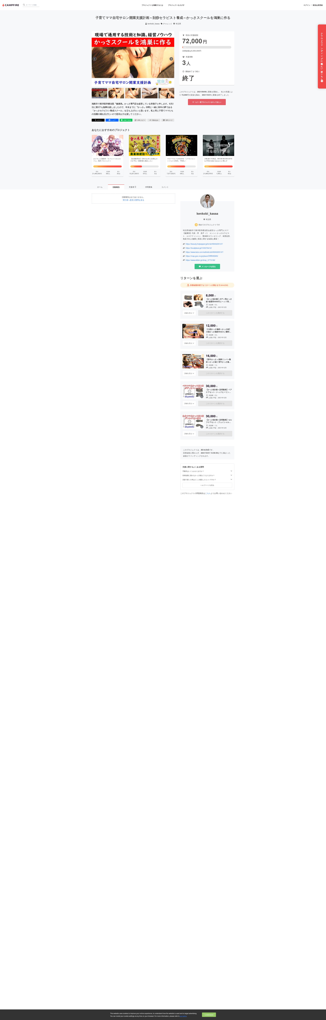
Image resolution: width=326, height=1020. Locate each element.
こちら (208, 493)
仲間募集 (148, 187)
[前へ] (95, 59)
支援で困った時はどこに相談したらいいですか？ (199, 480)
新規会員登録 (318, 5)
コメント (165, 187)
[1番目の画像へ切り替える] (99, 93)
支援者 (132, 187)
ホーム (100, 187)
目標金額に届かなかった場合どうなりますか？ (198, 475)
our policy (183, 1016)
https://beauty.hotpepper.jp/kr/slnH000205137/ (204, 244)
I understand (209, 1015)
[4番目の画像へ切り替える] (149, 93)
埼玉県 (178, 23)
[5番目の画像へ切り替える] (166, 93)
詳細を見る (188, 313)
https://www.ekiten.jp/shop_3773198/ (200, 260)
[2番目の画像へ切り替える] (116, 93)
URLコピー (141, 120)
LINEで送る (127, 120)
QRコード (169, 120)
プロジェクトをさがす (176, 5)
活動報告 (116, 187)
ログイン (307, 5)
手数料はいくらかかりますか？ (193, 471)
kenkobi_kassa (154, 23)
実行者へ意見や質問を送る (133, 200)
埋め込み (155, 120)
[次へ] (171, 59)
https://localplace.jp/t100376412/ (199, 248)
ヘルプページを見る (207, 485)
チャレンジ (167, 23)
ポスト (99, 120)
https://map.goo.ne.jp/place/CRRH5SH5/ (202, 256)
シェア (113, 120)
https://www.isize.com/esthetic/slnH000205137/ (204, 252)
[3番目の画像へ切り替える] (133, 93)
